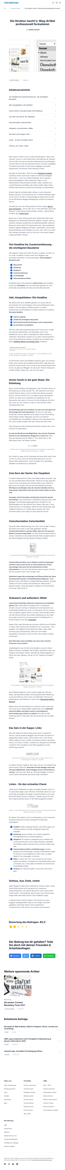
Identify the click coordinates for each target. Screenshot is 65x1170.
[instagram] (9, 1164)
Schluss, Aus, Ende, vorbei (18, 146)
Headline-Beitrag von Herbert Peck (26, 341)
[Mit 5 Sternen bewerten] (26, 926)
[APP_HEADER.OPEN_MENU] (59, 2)
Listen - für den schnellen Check (21, 140)
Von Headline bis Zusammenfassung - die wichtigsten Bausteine (28, 98)
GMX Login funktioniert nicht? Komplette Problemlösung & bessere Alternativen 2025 (27, 1040)
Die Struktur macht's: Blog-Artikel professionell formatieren (43, 8)
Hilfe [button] (45, 1081)
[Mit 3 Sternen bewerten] (19, 926)
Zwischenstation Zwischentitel (20, 122)
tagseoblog (32, 620)
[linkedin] (17, 1164)
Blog (5, 8)
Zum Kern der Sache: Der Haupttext (22, 117)
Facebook (16, 956)
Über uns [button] (7, 1081)
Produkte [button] (27, 1081)
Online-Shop (23, 213)
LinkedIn (37, 956)
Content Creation (16, 8)
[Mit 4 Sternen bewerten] (23, 926)
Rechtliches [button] (9, 1121)
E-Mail (6, 1032)
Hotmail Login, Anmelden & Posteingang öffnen (23, 1051)
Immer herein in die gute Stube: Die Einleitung (25, 111)
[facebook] (5, 1164)
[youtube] (13, 1164)
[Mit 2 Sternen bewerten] (15, 926)
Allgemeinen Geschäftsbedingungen (42, 1160)
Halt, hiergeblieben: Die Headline (21, 105)
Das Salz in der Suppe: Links (19, 134)
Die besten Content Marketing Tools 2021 (14, 1003)
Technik (7, 1054)
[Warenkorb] (56, 2)
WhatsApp (50, 956)
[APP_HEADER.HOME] (11, 2)
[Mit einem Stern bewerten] (11, 926)
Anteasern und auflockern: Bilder (21, 128)
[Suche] (53, 2)
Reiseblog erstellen (45, 173)
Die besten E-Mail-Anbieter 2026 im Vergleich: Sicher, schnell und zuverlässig (31, 1028)
